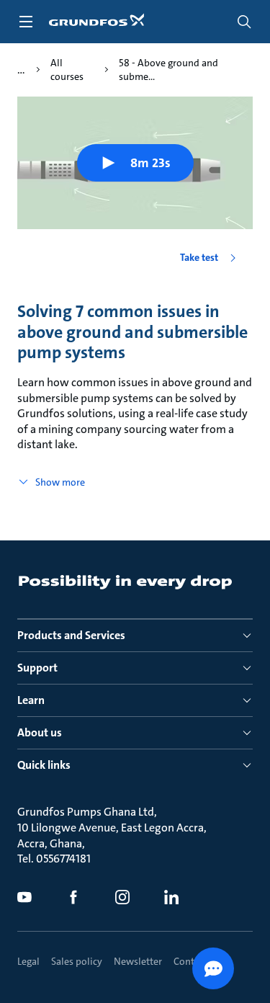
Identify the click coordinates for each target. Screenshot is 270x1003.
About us (39, 732)
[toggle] (26, 21)
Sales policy (76, 961)
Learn (31, 700)
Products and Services (71, 635)
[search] (244, 21)
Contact (190, 961)
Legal (28, 961)
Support (37, 667)
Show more (60, 482)
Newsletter (138, 961)
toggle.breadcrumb (21, 70)
